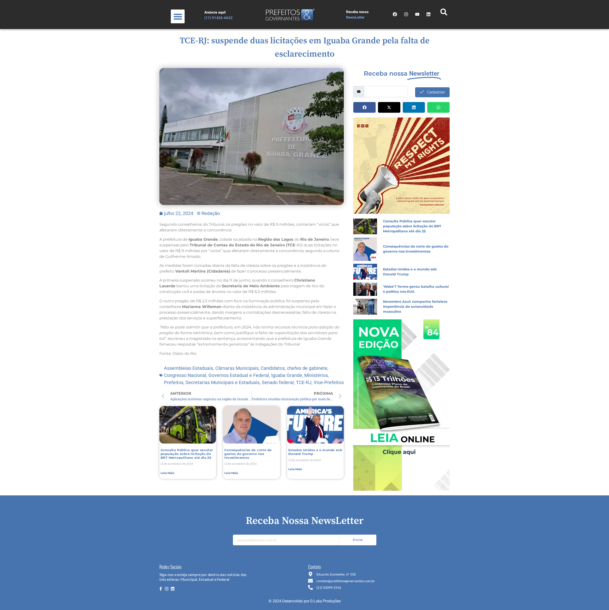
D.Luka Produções (325, 601)
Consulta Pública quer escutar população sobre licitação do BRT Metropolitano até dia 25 (187, 453)
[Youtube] (417, 14)
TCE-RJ (303, 382)
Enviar (358, 539)
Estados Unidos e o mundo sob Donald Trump (315, 452)
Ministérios (316, 375)
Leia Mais (167, 473)
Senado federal (278, 382)
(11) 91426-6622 (218, 18)
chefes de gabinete (307, 368)
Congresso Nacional (185, 375)
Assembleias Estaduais (188, 368)
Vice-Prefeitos (329, 382)
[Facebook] (395, 14)
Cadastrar (435, 92)
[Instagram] (406, 14)
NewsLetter (355, 17)
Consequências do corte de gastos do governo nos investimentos (247, 453)
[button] (178, 17)
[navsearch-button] (443, 13)
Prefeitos (173, 382)
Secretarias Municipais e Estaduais (223, 382)
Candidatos (273, 368)
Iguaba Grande (286, 375)
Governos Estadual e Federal (238, 375)
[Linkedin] (172, 588)
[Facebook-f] (160, 588)
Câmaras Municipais (237, 368)
